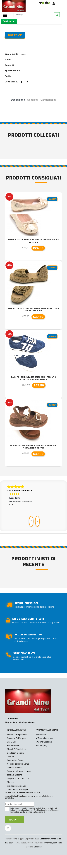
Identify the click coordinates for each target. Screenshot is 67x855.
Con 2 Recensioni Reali (19, 490)
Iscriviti (14, 819)
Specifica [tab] (32, 99)
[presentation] (31, 521)
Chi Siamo (11, 742)
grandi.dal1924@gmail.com (21, 722)
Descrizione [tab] (18, 99)
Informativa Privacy (16, 760)
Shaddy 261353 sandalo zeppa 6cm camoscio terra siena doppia (33, 446)
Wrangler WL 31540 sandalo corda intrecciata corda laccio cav (33, 309)
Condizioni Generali (15, 753)
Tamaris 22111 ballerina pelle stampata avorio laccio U (33, 241)
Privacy (43, 808)
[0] (40, 3)
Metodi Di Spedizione (16, 749)
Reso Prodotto (13, 745)
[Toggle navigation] (5, 15)
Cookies (10, 756)
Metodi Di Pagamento (16, 734)
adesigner (38, 847)
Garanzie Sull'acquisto (17, 738)
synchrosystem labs (53, 843)
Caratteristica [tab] (48, 99)
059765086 (12, 718)
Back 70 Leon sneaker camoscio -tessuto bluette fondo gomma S (33, 378)
